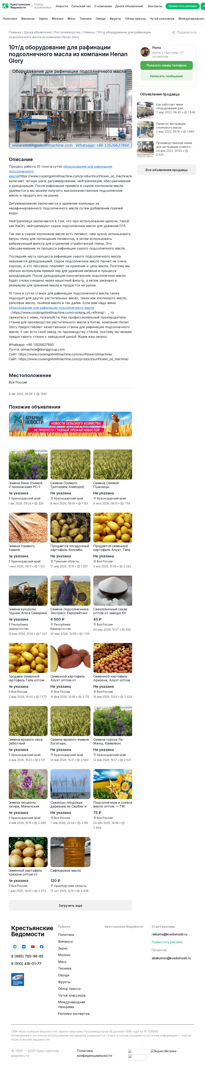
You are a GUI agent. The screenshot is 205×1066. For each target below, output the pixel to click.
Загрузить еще (70, 906)
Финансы (28, 18)
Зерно (43, 18)
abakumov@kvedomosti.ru (171, 958)
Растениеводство (67, 32)
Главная (15, 32)
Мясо (71, 18)
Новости (62, 6)
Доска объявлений (129, 6)
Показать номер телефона (167, 65)
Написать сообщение (166, 76)
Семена (89, 32)
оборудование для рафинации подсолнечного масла (51, 308)
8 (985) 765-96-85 (27, 956)
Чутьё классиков (162, 18)
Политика (10, 18)
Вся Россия (18, 382)
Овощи (101, 18)
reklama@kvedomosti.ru (169, 934)
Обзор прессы (135, 18)
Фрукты (115, 18)
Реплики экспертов (74, 1014)
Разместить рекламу (183, 6)
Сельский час (81, 6)
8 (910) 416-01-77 (26, 964)
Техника (85, 18)
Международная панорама (71, 1004)
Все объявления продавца (167, 170)
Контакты (155, 6)
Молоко (57, 18)
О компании (103, 6)
